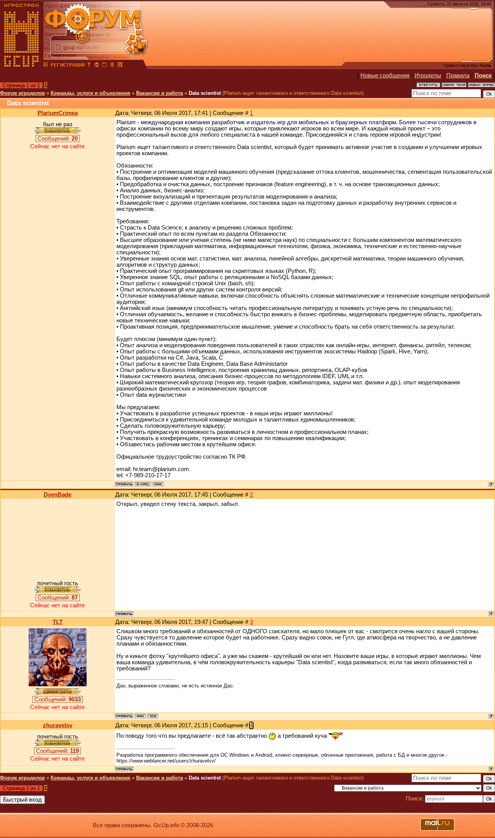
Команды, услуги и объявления (90, 93)
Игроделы (428, 75)
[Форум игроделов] (46, 66)
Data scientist (205, 93)
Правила (457, 75)
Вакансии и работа (159, 93)
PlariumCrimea (58, 113)
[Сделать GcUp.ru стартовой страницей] (97, 66)
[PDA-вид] (112, 66)
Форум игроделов (22, 93)
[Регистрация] (67, 66)
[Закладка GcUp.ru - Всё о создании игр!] (104, 66)
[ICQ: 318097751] (152, 716)
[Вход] (89, 66)
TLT (58, 622)
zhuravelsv (57, 725)
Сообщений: (58, 138)
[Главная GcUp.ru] (21, 66)
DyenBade (58, 495)
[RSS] (120, 66)
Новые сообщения (385, 75)
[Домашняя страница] (158, 484)
